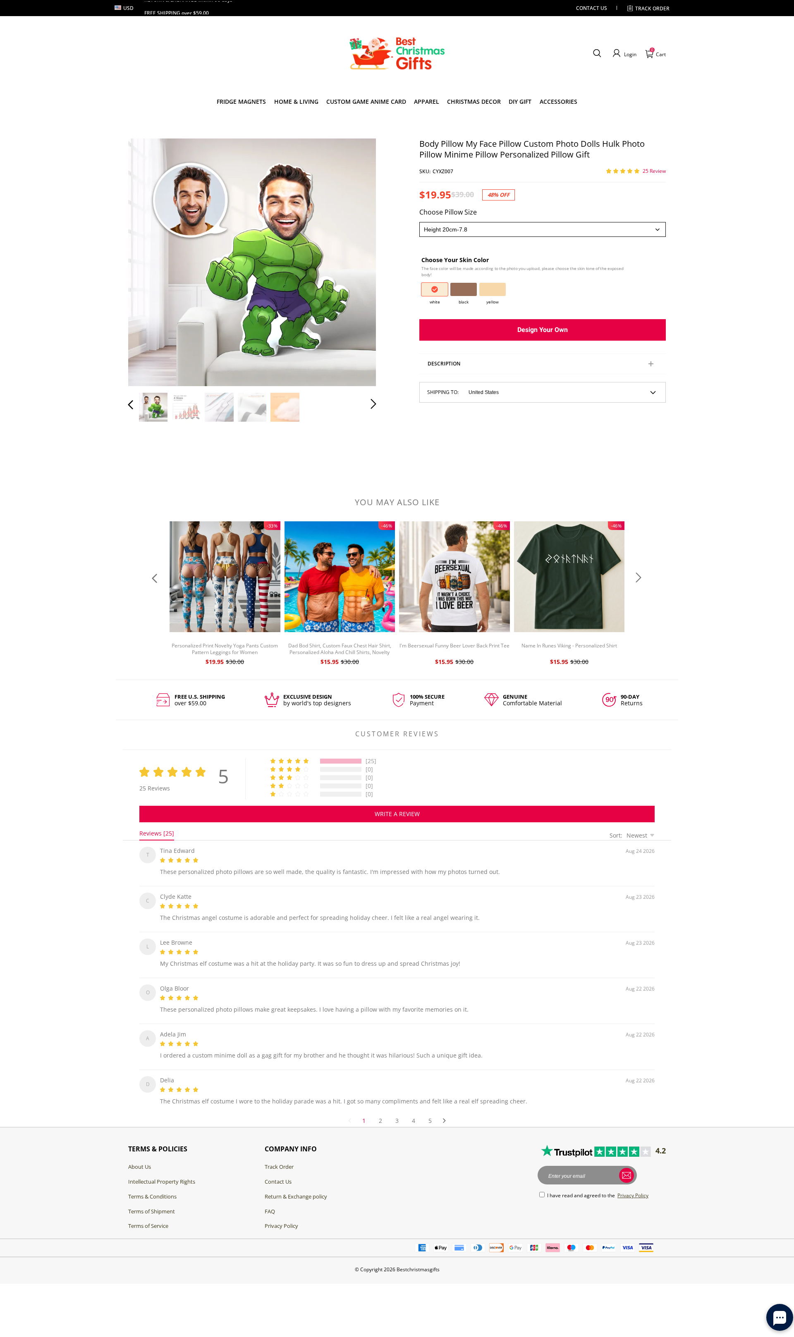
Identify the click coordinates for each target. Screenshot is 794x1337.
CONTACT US (591, 8)
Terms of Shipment (151, 1201)
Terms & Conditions (152, 1186)
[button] (597, 53)
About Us (139, 1156)
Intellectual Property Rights (161, 1171)
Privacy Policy (281, 1216)
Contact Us (278, 1171)
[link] (241, 102)
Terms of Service (148, 1216)
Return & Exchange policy (296, 1186)
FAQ (270, 1201)
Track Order (652, 8)
